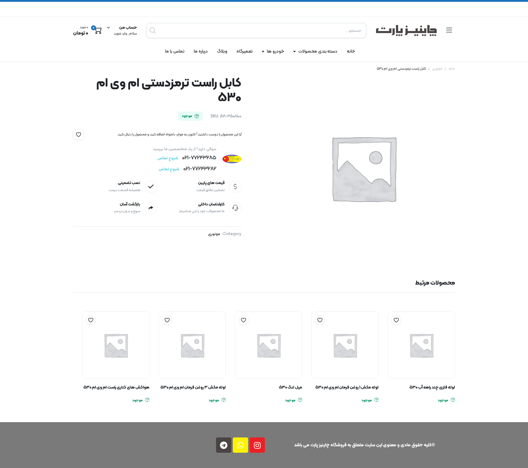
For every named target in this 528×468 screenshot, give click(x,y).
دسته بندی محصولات (318, 51)
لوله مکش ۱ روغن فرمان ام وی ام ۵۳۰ (347, 387)
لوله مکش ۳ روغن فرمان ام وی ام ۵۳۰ (193, 387)
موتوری (437, 69)
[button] (78, 134)
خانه (351, 51)
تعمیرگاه (245, 51)
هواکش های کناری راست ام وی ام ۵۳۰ (116, 387)
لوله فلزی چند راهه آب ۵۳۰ (432, 387)
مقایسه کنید (393, 332)
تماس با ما (175, 51)
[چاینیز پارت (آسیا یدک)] (406, 30)
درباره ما (201, 51)
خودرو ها (275, 51)
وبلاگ (222, 51)
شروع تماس (167, 158)
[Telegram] (223, 445)
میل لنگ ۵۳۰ (290, 387)
